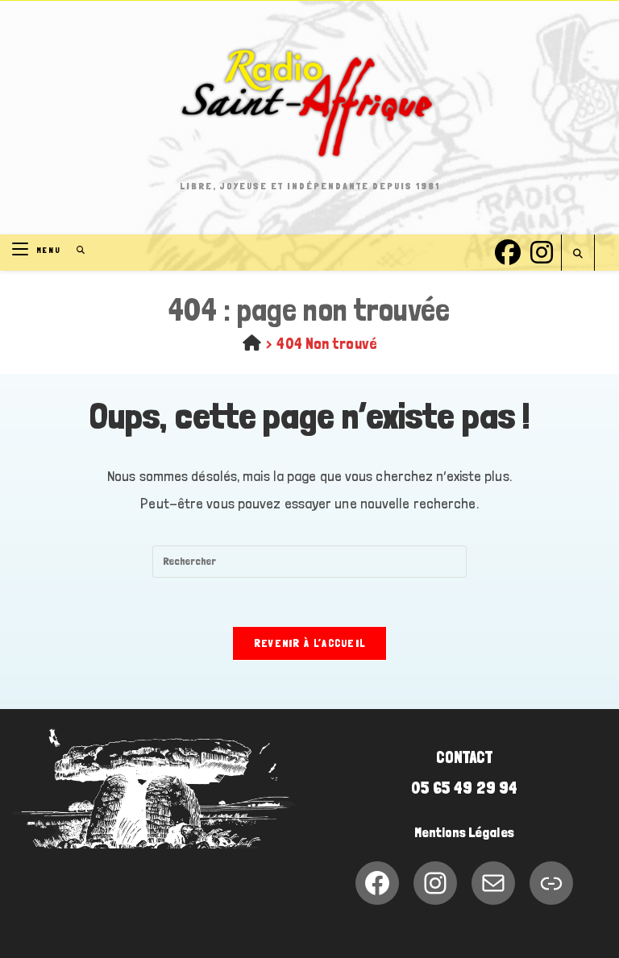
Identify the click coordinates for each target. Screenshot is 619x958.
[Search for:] (75, 250)
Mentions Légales (464, 832)
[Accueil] (252, 343)
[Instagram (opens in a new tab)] (541, 250)
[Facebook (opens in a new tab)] (508, 250)
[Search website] (578, 254)
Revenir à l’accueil (310, 643)
